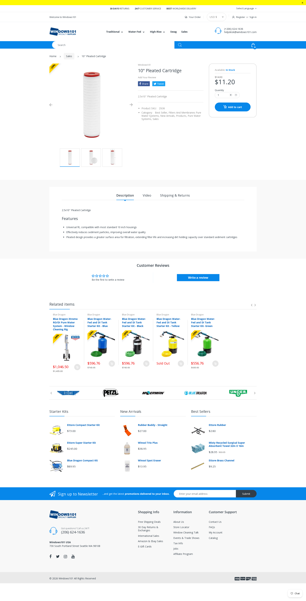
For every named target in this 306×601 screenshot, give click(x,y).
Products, (181, 115)
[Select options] (112, 363)
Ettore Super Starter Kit (81, 442)
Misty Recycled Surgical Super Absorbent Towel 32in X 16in (227, 444)
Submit (246, 493)
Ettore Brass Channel (221, 460)
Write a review (198, 278)
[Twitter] (58, 556)
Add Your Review (147, 77)
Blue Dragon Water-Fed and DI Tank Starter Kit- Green (203, 322)
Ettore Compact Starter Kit (83, 425)
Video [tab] (147, 195)
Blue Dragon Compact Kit (82, 460)
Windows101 (144, 64)
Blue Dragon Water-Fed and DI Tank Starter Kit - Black (134, 322)
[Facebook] (50, 556)
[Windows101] (62, 31)
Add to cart (235, 107)
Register (241, 17)
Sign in (253, 17)
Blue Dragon (59, 314)
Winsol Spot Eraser (149, 460)
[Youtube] (73, 556)
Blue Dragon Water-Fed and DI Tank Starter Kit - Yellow (168, 322)
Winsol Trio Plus (148, 442)
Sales (69, 56)
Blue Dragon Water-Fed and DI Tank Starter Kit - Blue (99, 322)
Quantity (219, 90)
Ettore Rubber (217, 425)
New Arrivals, (167, 115)
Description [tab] (125, 195)
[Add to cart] (77, 367)
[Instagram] (65, 556)
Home (52, 56)
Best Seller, (161, 112)
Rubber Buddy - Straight (152, 425)
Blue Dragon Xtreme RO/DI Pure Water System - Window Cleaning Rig (65, 324)
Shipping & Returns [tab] (175, 195)
